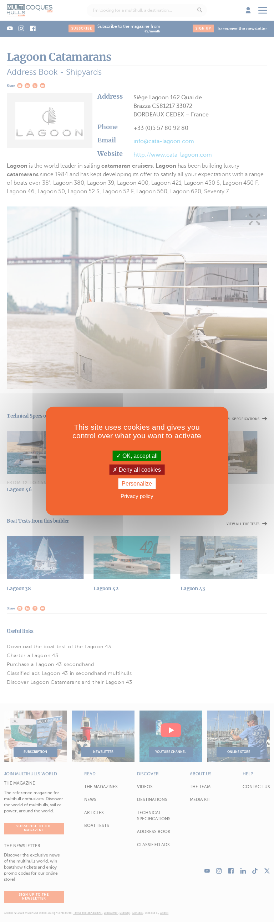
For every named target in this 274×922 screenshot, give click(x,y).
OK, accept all (139, 456)
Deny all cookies (139, 470)
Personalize (137, 484)
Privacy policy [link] (137, 496)
